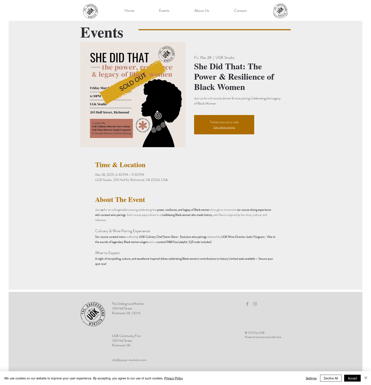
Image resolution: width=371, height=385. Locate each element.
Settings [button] (311, 378)
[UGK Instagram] (255, 303)
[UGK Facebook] (247, 303)
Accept (352, 378)
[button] (164, 10)
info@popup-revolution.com (129, 360)
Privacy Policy (173, 378)
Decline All (331, 378)
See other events (224, 127)
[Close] (365, 378)
